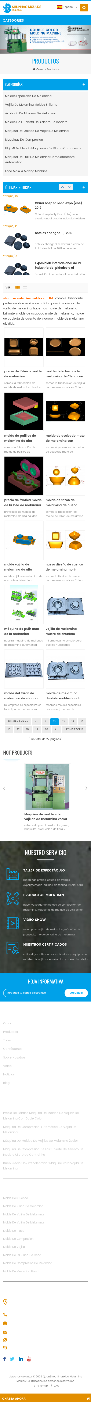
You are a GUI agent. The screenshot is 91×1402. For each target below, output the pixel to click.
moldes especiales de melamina (28, 96)
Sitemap (42, 1386)
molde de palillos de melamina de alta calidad (20, 438)
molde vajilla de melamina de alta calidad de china (18, 567)
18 (27, 729)
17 (18, 729)
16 (9, 729)
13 (63, 722)
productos (10, 1031)
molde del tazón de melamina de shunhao (21, 696)
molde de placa (14, 1231)
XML (56, 1386)
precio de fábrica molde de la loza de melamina (23, 503)
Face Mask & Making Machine (26, 171)
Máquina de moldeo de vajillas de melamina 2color (40, 1140)
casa (39, 70)
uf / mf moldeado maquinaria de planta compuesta (43, 148)
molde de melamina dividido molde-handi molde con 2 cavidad (63, 696)
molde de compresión (18, 1239)
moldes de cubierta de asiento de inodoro (36, 122)
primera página (18, 722)
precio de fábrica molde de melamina (23, 374)
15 (82, 722)
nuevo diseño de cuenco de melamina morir (64, 567)
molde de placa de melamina (23, 1206)
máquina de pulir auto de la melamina (21, 631)
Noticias (9, 1074)
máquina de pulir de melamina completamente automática (40, 160)
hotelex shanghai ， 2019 (54, 233)
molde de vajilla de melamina (23, 1214)
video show (34, 920)
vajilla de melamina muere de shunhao (61, 631)
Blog (6, 1083)
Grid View (18, 288)
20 (46, 729)
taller (7, 1040)
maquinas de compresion (24, 139)
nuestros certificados (45, 944)
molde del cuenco (15, 1198)
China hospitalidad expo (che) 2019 (58, 205)
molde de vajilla (14, 1247)
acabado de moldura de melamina (30, 113)
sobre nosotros (14, 1057)
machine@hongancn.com (28, 1332)
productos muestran (43, 895)
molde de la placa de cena (22, 1255)
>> (56, 729)
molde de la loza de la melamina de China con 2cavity (64, 374)
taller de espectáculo (44, 870)
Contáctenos (12, 1048)
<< (36, 722)
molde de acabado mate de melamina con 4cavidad (65, 438)
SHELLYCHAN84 (20, 1347)
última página (74, 729)
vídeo (7, 1066)
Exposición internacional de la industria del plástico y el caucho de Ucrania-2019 (58, 265)
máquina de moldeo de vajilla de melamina (37, 131)
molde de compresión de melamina (27, 1263)
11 (46, 722)
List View (25, 288)
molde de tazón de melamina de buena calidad (61, 503)
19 (37, 729)
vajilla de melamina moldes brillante (31, 104)
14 (73, 722)
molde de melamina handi (21, 1271)
